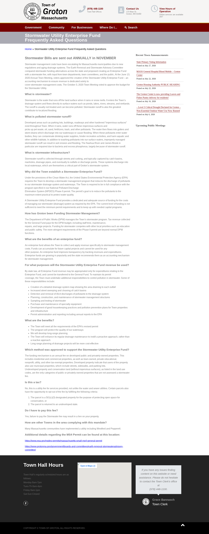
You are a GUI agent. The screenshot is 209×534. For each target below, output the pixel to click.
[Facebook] (25, 503)
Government (33, 27)
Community (56, 27)
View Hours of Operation (167, 10)
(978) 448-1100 (95, 8)
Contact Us (132, 8)
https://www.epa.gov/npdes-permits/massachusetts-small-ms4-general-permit (63, 441)
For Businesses (82, 27)
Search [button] (132, 27)
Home (28, 49)
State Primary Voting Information (151, 62)
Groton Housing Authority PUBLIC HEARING (158, 84)
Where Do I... (108, 27)
